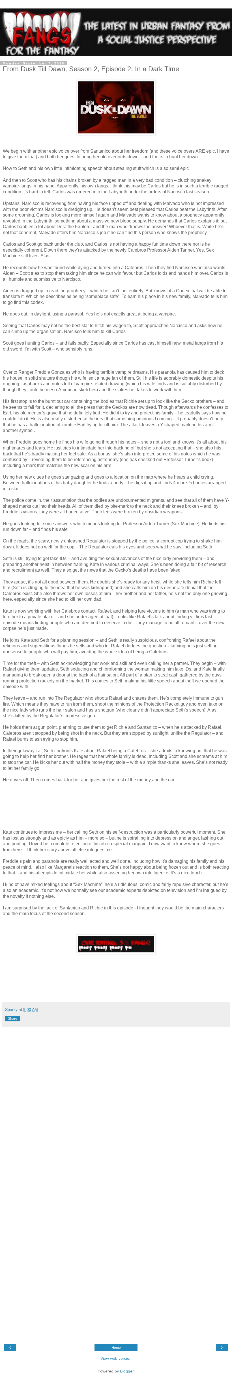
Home (116, 1348)
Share (12, 1019)
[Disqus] (116, 1106)
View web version (116, 1358)
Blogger (127, 1371)
